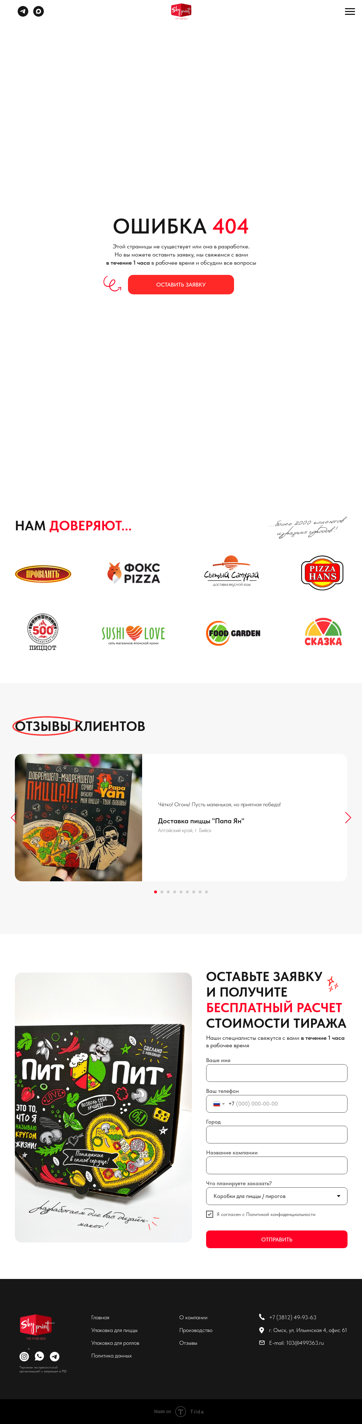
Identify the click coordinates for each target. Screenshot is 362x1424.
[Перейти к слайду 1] (155, 891)
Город (213, 1121)
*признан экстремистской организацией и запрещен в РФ (42, 1369)
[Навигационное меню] (350, 11)
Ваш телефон (222, 1091)
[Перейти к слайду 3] (168, 891)
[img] (36, 1327)
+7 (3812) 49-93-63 (292, 1317)
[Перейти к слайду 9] (206, 891)
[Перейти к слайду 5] (181, 891)
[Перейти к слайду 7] (193, 891)
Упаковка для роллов (115, 1342)
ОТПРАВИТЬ (276, 1239)
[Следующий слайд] (348, 818)
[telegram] (23, 15)
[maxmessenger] (38, 15)
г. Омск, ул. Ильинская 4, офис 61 (308, 1330)
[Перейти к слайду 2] (161, 891)
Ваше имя (218, 1060)
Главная (100, 1317)
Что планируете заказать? (239, 1183)
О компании (193, 1317)
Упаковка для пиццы (114, 1330)
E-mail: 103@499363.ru (296, 1342)
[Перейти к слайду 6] (187, 891)
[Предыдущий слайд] (14, 818)
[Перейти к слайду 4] (174, 891)
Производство (195, 1330)
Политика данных (111, 1355)
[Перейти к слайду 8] (200, 891)
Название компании (232, 1152)
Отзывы (188, 1342)
